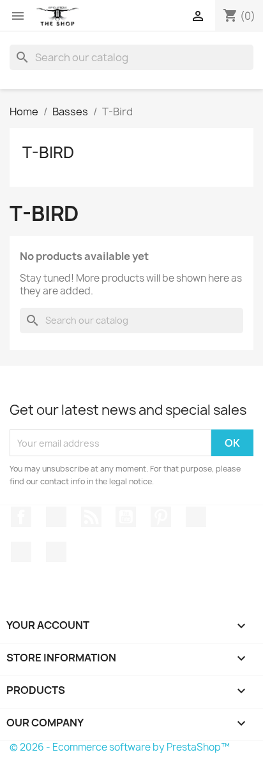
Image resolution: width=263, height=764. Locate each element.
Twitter (56, 517)
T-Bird (48, 152)
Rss (91, 517)
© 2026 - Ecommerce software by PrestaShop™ (120, 747)
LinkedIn (56, 552)
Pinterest (161, 517)
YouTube (126, 517)
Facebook (21, 517)
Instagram (21, 552)
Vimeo (196, 517)
